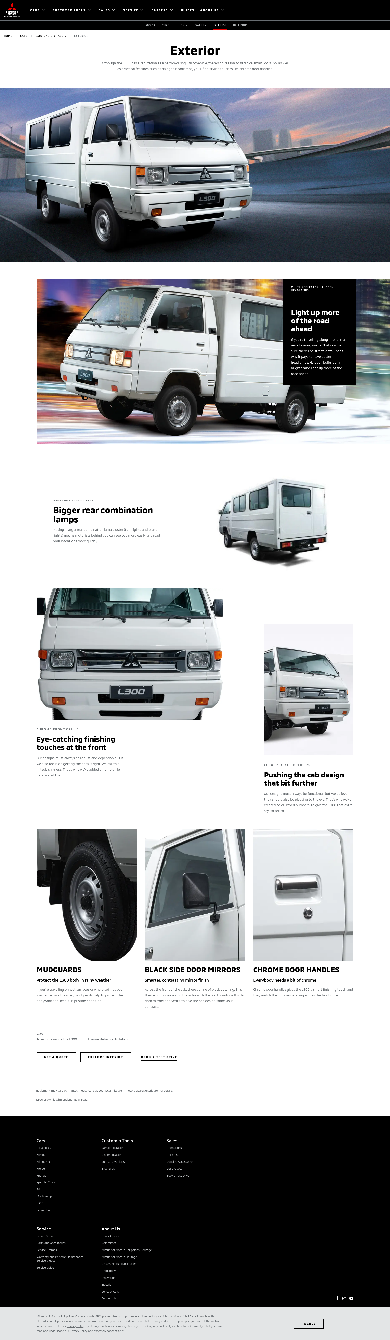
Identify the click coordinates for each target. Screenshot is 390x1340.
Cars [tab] (41, 1140)
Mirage (41, 1154)
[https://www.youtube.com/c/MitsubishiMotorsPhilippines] (351, 1298)
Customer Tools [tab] (117, 1140)
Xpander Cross (46, 1182)
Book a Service (46, 1236)
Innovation (108, 1277)
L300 (40, 1203)
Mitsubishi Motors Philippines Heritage (127, 1250)
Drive (185, 25)
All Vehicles (44, 1147)
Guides (187, 10)
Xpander (42, 1175)
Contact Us (109, 1298)
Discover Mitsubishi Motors (119, 1263)
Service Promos (47, 1250)
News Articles (110, 1236)
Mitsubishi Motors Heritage (119, 1257)
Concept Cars (110, 1291)
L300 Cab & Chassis (159, 25)
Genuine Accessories (180, 1161)
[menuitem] (35, 10)
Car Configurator (112, 1147)
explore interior (105, 1057)
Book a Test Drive (159, 1057)
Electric (106, 1284)
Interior (240, 25)
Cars (24, 35)
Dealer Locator (111, 1154)
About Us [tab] (111, 1228)
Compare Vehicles (113, 1161)
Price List (173, 1154)
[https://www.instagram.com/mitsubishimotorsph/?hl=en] (344, 1298)
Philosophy (109, 1270)
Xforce (41, 1168)
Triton (40, 1189)
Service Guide (45, 1267)
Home (8, 35)
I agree (308, 1323)
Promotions (174, 1147)
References (109, 1243)
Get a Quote (56, 1057)
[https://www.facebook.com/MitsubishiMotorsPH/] (337, 1298)
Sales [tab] (172, 1140)
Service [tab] (44, 1228)
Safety (201, 25)
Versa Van (43, 1210)
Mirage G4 (43, 1161)
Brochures (108, 1168)
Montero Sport (46, 1196)
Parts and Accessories (51, 1243)
